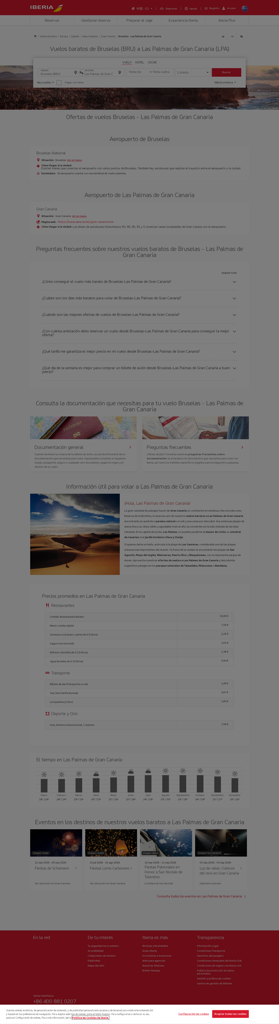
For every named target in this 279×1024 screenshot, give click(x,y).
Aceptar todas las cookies (230, 1014)
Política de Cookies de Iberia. (90, 1017)
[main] (139, 1014)
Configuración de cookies (193, 1014)
